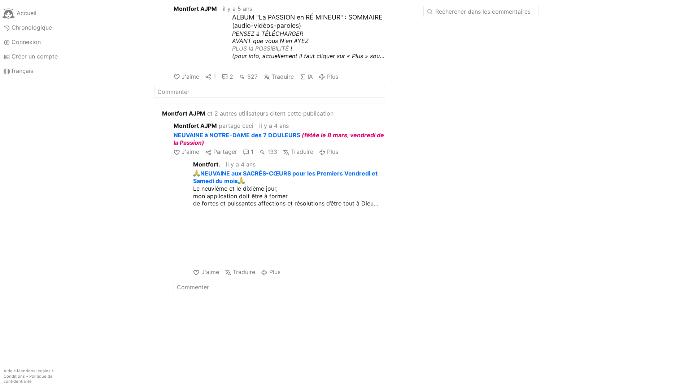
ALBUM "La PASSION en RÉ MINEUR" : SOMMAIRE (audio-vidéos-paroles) (307, 21)
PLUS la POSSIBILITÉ (260, 48)
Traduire (282, 76)
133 (272, 151)
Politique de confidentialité (28, 379)
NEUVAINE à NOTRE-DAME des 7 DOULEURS (237, 135)
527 (252, 76)
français (22, 70)
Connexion (26, 42)
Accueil (26, 13)
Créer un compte (35, 56)
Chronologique (32, 27)
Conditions (14, 376)
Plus (332, 76)
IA (310, 76)
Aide (8, 370)
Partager (225, 151)
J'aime (190, 76)
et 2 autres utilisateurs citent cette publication (248, 113)
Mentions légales (34, 370)
